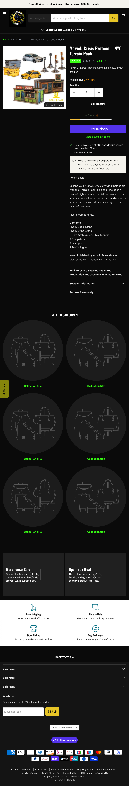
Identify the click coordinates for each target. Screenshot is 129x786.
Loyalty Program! (29, 773)
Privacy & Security (105, 769)
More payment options (97, 136)
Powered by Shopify (64, 780)
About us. (27, 769)
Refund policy (70, 773)
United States (63, 727)
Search (14, 769)
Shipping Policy (85, 769)
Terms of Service (50, 773)
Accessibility (101, 773)
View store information (84, 152)
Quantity (74, 85)
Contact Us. (41, 769)
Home (6, 39)
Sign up (52, 711)
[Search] (113, 18)
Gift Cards (86, 773)
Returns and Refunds (62, 769)
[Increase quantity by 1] (99, 92)
